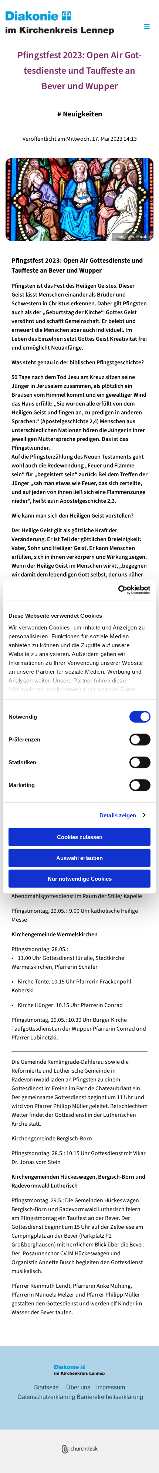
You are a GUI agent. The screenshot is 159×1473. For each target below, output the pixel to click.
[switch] (139, 740)
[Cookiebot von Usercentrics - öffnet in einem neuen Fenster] (118, 590)
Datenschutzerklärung (46, 1397)
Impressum (110, 1387)
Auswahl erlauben (79, 858)
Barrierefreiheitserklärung (110, 1397)
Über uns (78, 1387)
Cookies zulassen (79, 837)
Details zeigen (117, 815)
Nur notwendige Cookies (80, 879)
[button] (136, 27)
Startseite (46, 1387)
